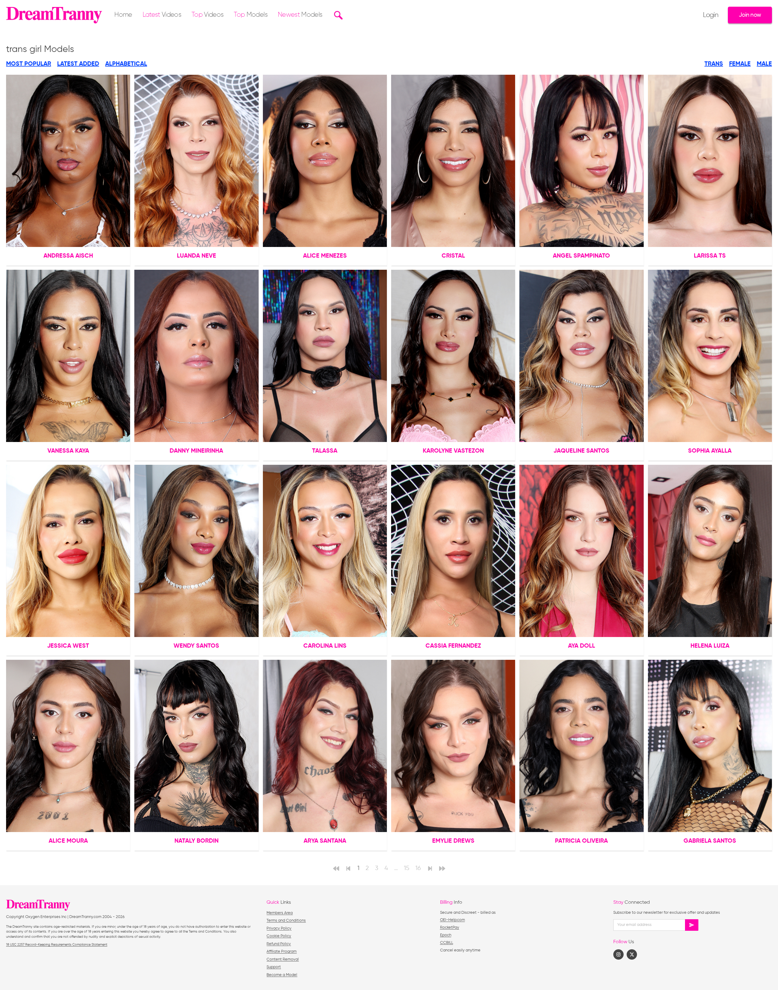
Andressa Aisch (68, 256)
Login (710, 15)
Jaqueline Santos (581, 451)
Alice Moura (68, 841)
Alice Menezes (325, 256)
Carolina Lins (324, 646)
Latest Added (78, 64)
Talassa (324, 451)
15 (406, 868)
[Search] (337, 15)
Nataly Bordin (196, 841)
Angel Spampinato (581, 256)
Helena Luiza (709, 646)
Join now (750, 15)
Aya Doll (581, 646)
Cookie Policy (279, 936)
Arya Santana (325, 841)
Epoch (445, 935)
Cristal (453, 256)
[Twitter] (632, 954)
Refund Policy (279, 944)
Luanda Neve (196, 256)
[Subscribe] (691, 925)
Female (740, 64)
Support (274, 967)
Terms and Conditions (286, 921)
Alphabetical (126, 64)
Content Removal (283, 959)
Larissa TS (710, 256)
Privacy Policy (279, 928)
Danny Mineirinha (196, 451)
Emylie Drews (453, 841)
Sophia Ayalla (710, 451)
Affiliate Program (282, 952)
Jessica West (68, 646)
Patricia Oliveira (581, 841)
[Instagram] (618, 954)
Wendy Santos (196, 646)
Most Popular (28, 64)
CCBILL (446, 943)
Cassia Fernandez (453, 646)
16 (418, 868)
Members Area (280, 913)
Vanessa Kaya (68, 451)
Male (764, 64)
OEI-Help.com (452, 920)
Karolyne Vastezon (453, 451)
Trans (713, 64)
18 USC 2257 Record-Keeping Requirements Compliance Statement (56, 944)
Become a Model (282, 975)
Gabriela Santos (709, 841)
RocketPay (449, 928)
